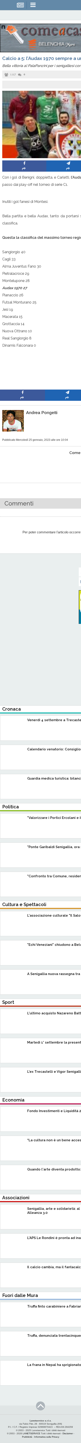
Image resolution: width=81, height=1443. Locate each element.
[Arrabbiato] (22, 466)
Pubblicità (27, 1437)
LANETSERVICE (31, 1433)
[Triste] (67, 466)
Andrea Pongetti (41, 412)
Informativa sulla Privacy (46, 1437)
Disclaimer (68, 1433)
